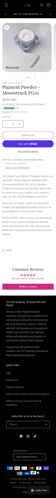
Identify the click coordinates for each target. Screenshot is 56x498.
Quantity (6, 116)
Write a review (28, 286)
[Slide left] (21, 77)
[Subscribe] (45, 424)
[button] (6, 5)
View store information (18, 167)
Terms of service (19, 487)
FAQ (8, 373)
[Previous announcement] (5, 14)
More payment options (28, 151)
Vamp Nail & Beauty (26, 479)
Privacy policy (25, 482)
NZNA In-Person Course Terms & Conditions (23, 403)
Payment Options (15, 387)
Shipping (5, 112)
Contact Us (12, 380)
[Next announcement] (50, 14)
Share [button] (9, 250)
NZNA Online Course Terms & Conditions (27, 394)
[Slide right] (35, 77)
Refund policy (40, 482)
